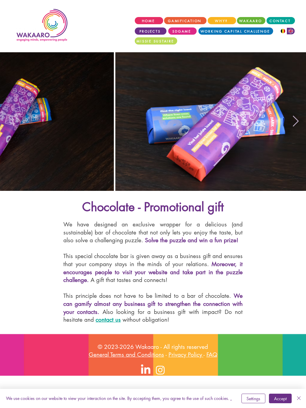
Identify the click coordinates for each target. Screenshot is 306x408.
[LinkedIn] (146, 370)
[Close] (298, 398)
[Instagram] (160, 370)
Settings (253, 398)
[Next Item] (295, 121)
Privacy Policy (186, 354)
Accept (280, 398)
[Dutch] (283, 31)
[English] (291, 31)
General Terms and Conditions (126, 354)
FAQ (211, 354)
